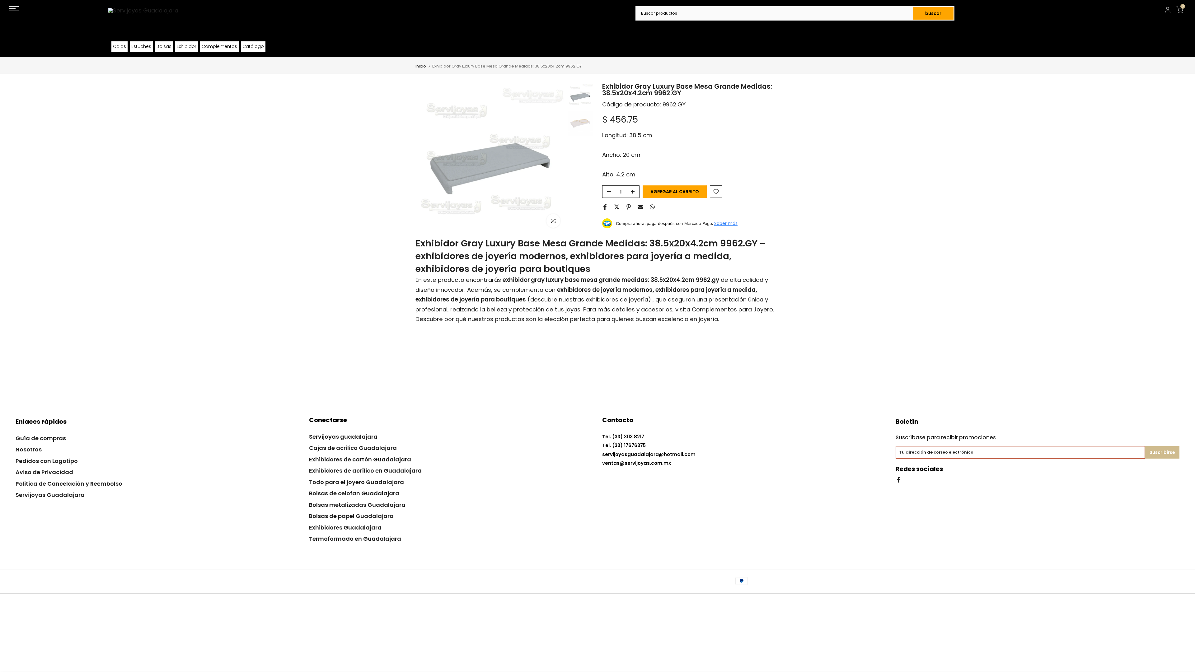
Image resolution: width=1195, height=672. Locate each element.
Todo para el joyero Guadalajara (356, 482)
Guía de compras (41, 438)
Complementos (219, 46)
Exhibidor (186, 46)
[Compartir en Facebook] (605, 207)
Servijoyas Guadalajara (50, 495)
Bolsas (164, 46)
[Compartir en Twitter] (617, 207)
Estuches (141, 46)
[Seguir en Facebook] (898, 479)
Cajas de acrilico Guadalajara (353, 448)
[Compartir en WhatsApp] (652, 207)
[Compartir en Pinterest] (628, 207)
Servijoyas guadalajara (343, 437)
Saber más (726, 223)
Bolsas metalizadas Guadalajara (357, 505)
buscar (933, 13)
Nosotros (29, 449)
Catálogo (253, 46)
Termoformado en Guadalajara (355, 539)
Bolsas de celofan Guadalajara (354, 493)
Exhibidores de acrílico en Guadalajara (365, 470)
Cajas (119, 46)
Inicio (420, 66)
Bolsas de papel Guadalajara (351, 516)
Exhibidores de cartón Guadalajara (360, 459)
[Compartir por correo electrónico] (640, 207)
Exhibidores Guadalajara (345, 527)
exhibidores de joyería (617, 299)
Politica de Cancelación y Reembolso (69, 484)
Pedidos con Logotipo (47, 461)
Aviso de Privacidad (44, 472)
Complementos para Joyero (732, 309)
